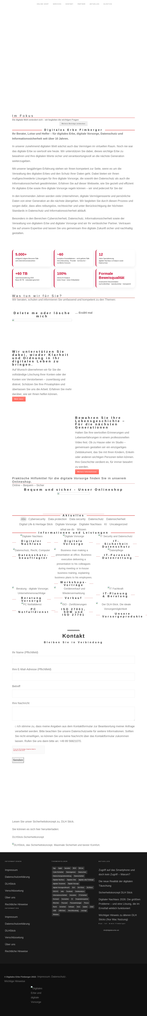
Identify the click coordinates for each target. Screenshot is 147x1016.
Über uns (10, 897)
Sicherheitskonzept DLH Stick (115, 892)
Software (71, 907)
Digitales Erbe (71, 880)
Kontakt (69, 4)
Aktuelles (94, 4)
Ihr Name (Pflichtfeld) (25, 652)
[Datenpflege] (115, 550)
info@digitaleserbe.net (111, 930)
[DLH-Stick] (115, 606)
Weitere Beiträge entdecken (73, 123)
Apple (60, 868)
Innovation (73, 895)
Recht (55, 907)
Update (85, 907)
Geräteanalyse (79, 891)
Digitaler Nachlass (58, 880)
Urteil (91, 907)
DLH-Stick (81, 887)
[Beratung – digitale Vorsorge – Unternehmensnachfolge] (31, 590)
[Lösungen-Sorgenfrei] (121, 305)
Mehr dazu (18, 399)
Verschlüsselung (14, 890)
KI (72, 899)
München (56, 903)
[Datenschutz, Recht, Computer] (31, 550)
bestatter (67, 868)
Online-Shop (43, 4)
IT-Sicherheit (83, 895)
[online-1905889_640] (73, 503)
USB (54, 910)
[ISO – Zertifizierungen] (73, 604)
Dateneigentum (71, 872)
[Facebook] (123, 977)
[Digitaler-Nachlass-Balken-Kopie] (26, 303)
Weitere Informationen (87, 472)
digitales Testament (59, 883)
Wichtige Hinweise (14, 981)
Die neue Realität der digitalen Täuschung (116, 883)
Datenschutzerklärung (17, 876)
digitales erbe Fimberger (86, 880)
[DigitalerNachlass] (31, 536)
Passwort (64, 903)
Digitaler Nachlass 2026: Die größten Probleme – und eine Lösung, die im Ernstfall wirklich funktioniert (119, 904)
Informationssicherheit (60, 895)
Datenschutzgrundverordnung (62, 876)
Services (57, 4)
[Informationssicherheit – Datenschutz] (115, 536)
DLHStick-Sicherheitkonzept (28, 837)
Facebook (69, 891)
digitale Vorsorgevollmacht (61, 887)
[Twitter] (128, 977)
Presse (86, 903)
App (54, 868)
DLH (73, 887)
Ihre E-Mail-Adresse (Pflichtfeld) (31, 669)
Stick (78, 907)
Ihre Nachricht (20, 703)
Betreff (16, 686)
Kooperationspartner (82, 899)
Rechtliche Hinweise (16, 904)
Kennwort (56, 899)
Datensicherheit (79, 876)
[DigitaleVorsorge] (73, 536)
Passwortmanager (75, 903)
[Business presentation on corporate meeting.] (73, 564)
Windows (56, 914)
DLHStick (108, 4)
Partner (81, 4)
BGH (74, 868)
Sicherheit (63, 907)
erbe (62, 891)
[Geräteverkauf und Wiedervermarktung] (73, 590)
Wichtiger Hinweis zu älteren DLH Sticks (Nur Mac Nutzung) (118, 917)
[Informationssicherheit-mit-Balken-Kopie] (89, 305)
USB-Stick (62, 910)
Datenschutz (82, 872)
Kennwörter (65, 899)
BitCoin (81, 868)
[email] (138, 977)
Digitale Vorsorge (73, 883)
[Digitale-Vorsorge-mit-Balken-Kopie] (57, 303)
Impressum (11, 869)
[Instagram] (133, 977)
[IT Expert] (115, 588)
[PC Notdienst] (32, 604)
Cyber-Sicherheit (58, 872)
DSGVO (55, 891)
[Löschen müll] (42, 334)
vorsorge (84, 910)
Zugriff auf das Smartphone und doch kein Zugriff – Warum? (117, 872)
